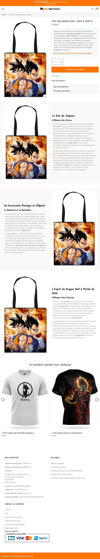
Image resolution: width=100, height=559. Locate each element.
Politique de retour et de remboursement (66, 471)
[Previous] (3, 399)
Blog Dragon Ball (11, 528)
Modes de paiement (12, 521)
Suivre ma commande (13, 517)
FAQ (6, 514)
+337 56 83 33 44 (42, 2)
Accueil (3, 14)
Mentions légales (57, 463)
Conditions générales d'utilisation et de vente (68, 478)
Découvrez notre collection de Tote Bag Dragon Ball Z (72, 53)
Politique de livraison (58, 467)
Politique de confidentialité (61, 474)
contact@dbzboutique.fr (59, 2)
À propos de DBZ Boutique (15, 524)
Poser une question (58, 81)
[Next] (97, 399)
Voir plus (27, 493)
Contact (8, 510)
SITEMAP (30, 556)
